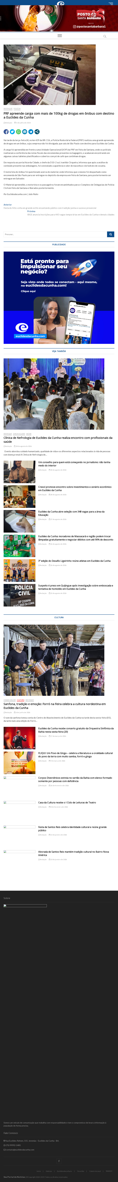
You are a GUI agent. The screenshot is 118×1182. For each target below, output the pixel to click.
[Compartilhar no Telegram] (30, 131)
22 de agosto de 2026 (58, 593)
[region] (59, 298)
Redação (8, 123)
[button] (59, 18)
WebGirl (109, 1171)
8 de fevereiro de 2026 (59, 807)
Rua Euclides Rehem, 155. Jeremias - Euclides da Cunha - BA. (32, 1140)
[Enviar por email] (24, 131)
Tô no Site (80, 1171)
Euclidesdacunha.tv (64, 1171)
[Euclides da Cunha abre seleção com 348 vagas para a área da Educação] (19, 521)
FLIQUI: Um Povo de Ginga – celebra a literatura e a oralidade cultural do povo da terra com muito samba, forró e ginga (75, 755)
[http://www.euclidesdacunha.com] (61, 1)
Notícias (49, 1171)
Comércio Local (95, 1171)
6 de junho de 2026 (23, 712)
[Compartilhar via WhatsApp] (18, 131)
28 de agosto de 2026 (24, 446)
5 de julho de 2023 (23, 123)
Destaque (8, 108)
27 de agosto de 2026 (58, 519)
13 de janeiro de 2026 (58, 835)
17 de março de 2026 (58, 736)
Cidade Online (10, 700)
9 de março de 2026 (57, 761)
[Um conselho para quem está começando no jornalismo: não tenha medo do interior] (19, 472)
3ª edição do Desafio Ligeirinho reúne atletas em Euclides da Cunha (74, 560)
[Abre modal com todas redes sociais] (37, 131)
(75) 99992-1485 (13, 1145)
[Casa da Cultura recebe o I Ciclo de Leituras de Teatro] (19, 812)
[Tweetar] (12, 131)
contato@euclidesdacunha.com (20, 1149)
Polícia (17, 108)
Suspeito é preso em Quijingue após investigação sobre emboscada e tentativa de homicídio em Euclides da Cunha (75, 587)
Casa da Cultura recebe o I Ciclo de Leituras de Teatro (67, 802)
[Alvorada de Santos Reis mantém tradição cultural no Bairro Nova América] (19, 861)
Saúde (28, 434)
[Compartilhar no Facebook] (6, 131)
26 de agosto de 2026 (58, 544)
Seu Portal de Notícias (14, 1177)
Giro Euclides (19, 434)
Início (39, 1171)
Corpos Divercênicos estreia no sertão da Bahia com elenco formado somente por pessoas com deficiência (75, 779)
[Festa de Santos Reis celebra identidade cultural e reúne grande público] (19, 836)
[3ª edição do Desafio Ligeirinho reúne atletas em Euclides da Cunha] (19, 570)
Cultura (20, 700)
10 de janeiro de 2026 (58, 859)
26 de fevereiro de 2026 (59, 785)
